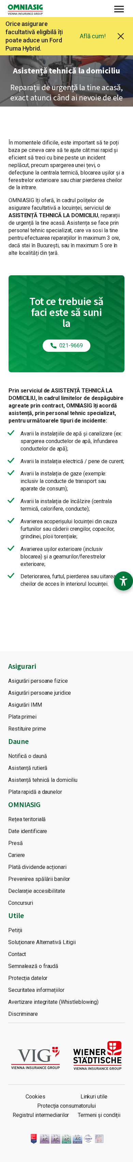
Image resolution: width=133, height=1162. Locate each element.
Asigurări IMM (25, 705)
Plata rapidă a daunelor (35, 792)
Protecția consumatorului (66, 1106)
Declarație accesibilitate (36, 891)
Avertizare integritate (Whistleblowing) (53, 1002)
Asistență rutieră (27, 768)
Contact (17, 954)
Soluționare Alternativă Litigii (42, 942)
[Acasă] (28, 9)
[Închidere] (121, 36)
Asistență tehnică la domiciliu (42, 780)
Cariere (16, 855)
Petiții (15, 930)
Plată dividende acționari (37, 867)
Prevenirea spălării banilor (39, 879)
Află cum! (93, 36)
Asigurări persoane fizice (38, 681)
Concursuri (20, 903)
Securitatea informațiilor (36, 990)
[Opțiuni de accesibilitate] (123, 581)
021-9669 (71, 345)
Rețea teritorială (27, 819)
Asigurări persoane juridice (39, 693)
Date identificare (27, 831)
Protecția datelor (27, 978)
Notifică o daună (27, 756)
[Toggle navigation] (119, 8)
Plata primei (22, 717)
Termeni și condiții (99, 1115)
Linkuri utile (93, 1096)
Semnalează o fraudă (33, 966)
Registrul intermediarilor (41, 1115)
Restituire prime (27, 728)
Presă (15, 843)
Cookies (35, 1096)
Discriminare (23, 1014)
